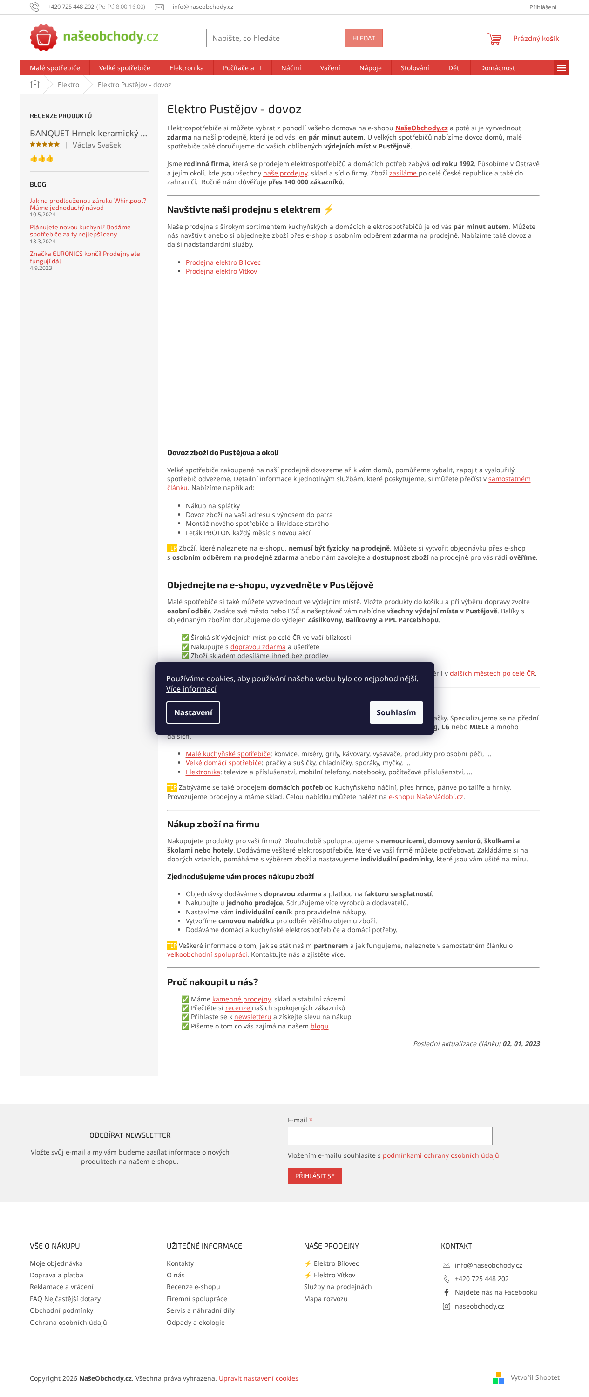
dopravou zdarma (258, 646)
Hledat (363, 38)
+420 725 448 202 (482, 1278)
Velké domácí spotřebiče (224, 762)
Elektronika (203, 771)
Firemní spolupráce (197, 1298)
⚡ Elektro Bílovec (331, 1263)
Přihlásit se (315, 1176)
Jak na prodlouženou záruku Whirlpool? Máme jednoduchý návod (88, 204)
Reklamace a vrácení (62, 1286)
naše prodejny (285, 172)
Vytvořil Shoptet (535, 1377)
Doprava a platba (56, 1274)
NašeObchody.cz (421, 127)
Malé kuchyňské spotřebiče (228, 753)
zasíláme (404, 172)
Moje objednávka (56, 1263)
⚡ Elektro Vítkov (329, 1274)
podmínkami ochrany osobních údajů (441, 1155)
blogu (320, 1025)
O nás (176, 1274)
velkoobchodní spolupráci (207, 954)
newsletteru (252, 1016)
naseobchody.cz (479, 1306)
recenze (238, 1007)
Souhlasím (396, 712)
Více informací (191, 689)
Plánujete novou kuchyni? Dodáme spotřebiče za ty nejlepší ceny (80, 230)
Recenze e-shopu (193, 1286)
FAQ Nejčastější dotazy (65, 1298)
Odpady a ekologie (196, 1322)
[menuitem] (54, 67)
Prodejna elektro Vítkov (221, 271)
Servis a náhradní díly (201, 1310)
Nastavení (193, 712)
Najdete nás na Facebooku (496, 1292)
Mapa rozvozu (326, 1298)
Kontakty (180, 1263)
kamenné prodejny (241, 998)
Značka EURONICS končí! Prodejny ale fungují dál (85, 257)
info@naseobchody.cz (488, 1265)
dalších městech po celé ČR (492, 673)
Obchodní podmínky (61, 1310)
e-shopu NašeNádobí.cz (426, 796)
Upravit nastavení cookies (258, 1378)
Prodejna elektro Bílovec (223, 262)
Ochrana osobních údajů (68, 1322)
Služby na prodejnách (338, 1286)
